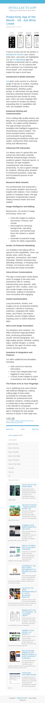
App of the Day (13, 444)
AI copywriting (19, 60)
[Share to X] (11, 418)
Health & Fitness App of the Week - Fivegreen (29, 547)
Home (23, 429)
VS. (9, 476)
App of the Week (13, 452)
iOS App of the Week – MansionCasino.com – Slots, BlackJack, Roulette (29, 592)
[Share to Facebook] (13, 418)
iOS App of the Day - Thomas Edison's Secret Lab (29, 507)
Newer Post (9, 429)
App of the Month (13, 460)
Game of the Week (14, 456)
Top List (10, 472)
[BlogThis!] (9, 418)
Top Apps (11, 468)
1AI (7, 81)
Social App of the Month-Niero (29, 485)
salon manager (13, 435)
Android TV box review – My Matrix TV (28, 632)
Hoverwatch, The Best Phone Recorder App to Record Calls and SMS (29, 569)
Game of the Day (13, 448)
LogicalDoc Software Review (29, 674)
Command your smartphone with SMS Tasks (29, 527)
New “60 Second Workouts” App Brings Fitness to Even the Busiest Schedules (29, 654)
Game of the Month (14, 464)
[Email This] (7, 418)
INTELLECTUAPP (22, 8)
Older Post (35, 429)
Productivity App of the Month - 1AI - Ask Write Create (29, 613)
